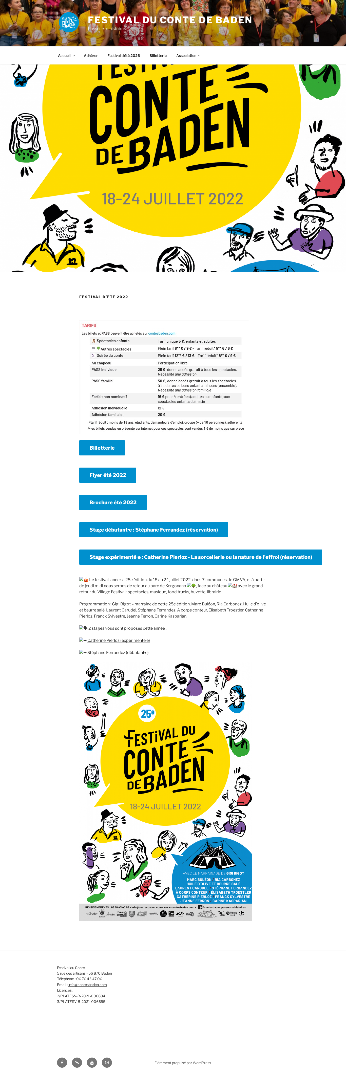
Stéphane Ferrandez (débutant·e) (118, 652)
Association (186, 55)
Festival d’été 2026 (123, 55)
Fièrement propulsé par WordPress (183, 1063)
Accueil (64, 55)
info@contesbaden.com (87, 984)
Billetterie (158, 55)
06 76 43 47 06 (89, 979)
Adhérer (91, 55)
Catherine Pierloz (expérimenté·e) (118, 640)
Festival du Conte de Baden (170, 20)
